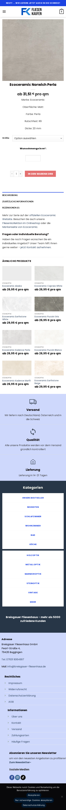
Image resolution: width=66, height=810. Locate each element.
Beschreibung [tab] (10, 195)
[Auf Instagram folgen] (17, 777)
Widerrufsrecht (17, 689)
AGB (11, 702)
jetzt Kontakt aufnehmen (36, 247)
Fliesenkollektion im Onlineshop (21, 223)
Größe (5, 138)
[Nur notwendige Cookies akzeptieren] (62, 797)
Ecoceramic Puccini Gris (47, 316)
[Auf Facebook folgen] (11, 777)
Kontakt (16, 723)
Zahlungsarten (20, 735)
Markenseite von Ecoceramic (20, 227)
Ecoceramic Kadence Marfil (16, 380)
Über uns (17, 716)
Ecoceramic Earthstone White (14, 318)
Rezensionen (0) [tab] (10, 207)
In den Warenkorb (40, 173)
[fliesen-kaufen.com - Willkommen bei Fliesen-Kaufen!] (31, 11)
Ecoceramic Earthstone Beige (47, 382)
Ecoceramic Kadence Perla (16, 350)
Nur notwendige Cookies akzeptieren (33, 800)
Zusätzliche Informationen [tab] (17, 201)
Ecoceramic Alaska (12, 286)
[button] (4, 11)
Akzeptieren (34, 795)
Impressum (15, 683)
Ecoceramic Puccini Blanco (48, 350)
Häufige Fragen (21, 741)
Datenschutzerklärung (22, 695)
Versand (17, 729)
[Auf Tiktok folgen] (23, 777)
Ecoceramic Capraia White (48, 286)
